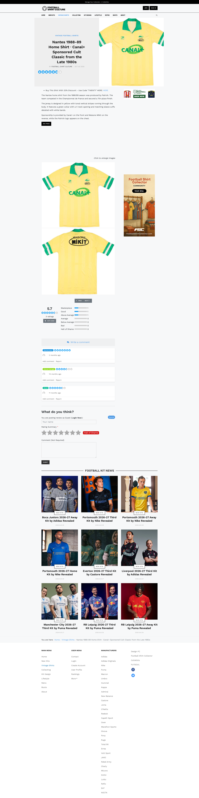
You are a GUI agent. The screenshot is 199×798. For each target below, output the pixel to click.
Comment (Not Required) (52, 440)
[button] (78, 678)
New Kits (59, 513)
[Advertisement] (78, 141)
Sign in (153, 8)
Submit (45, 462)
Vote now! (51, 321)
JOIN (145, 8)
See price (46, 123)
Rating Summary (49, 427)
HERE (105, 90)
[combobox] (157, 15)
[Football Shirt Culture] (53, 8)
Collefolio (106, 2)
